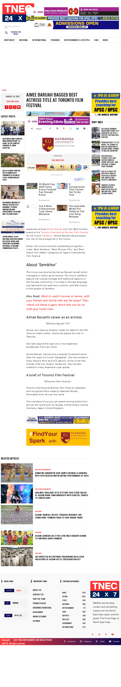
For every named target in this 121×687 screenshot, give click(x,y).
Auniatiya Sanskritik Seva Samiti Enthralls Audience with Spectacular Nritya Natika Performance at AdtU (62, 474)
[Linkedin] (77, 129)
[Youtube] (19, 107)
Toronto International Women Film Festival (64, 232)
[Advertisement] (60, 65)
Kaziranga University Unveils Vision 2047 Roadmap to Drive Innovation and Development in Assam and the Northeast (12, 208)
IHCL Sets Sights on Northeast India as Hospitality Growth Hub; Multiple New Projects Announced (109, 175)
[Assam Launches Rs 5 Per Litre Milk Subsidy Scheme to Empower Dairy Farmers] (17, 535)
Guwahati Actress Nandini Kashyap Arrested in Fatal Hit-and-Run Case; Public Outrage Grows (109, 189)
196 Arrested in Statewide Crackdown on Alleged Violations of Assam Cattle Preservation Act (59, 558)
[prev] (21, 590)
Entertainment (43, 469)
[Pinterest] (64, 129)
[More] (84, 129)
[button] (13, 32)
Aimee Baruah (55, 229)
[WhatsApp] (70, 129)
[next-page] (98, 201)
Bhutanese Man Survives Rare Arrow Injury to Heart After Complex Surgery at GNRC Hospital (12, 143)
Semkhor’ (47, 235)
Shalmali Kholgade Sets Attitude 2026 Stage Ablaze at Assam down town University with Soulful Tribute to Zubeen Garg (61, 495)
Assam (38, 511)
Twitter (102, 641)
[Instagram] (10, 107)
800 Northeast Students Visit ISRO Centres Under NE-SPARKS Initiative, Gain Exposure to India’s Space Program (109, 161)
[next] (26, 590)
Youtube (116, 641)
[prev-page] (93, 201)
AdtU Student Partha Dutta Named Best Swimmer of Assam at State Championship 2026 (11, 175)
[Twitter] (15, 107)
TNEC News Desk (12, 101)
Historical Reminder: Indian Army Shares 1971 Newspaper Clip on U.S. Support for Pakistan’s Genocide (110, 133)
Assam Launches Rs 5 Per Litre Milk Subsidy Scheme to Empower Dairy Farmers (60, 537)
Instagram (87, 641)
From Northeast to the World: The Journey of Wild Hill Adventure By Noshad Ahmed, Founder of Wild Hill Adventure (110, 146)
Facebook (72, 641)
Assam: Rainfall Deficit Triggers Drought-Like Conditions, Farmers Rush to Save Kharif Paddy (58, 516)
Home (4, 90)
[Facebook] (6, 107)
